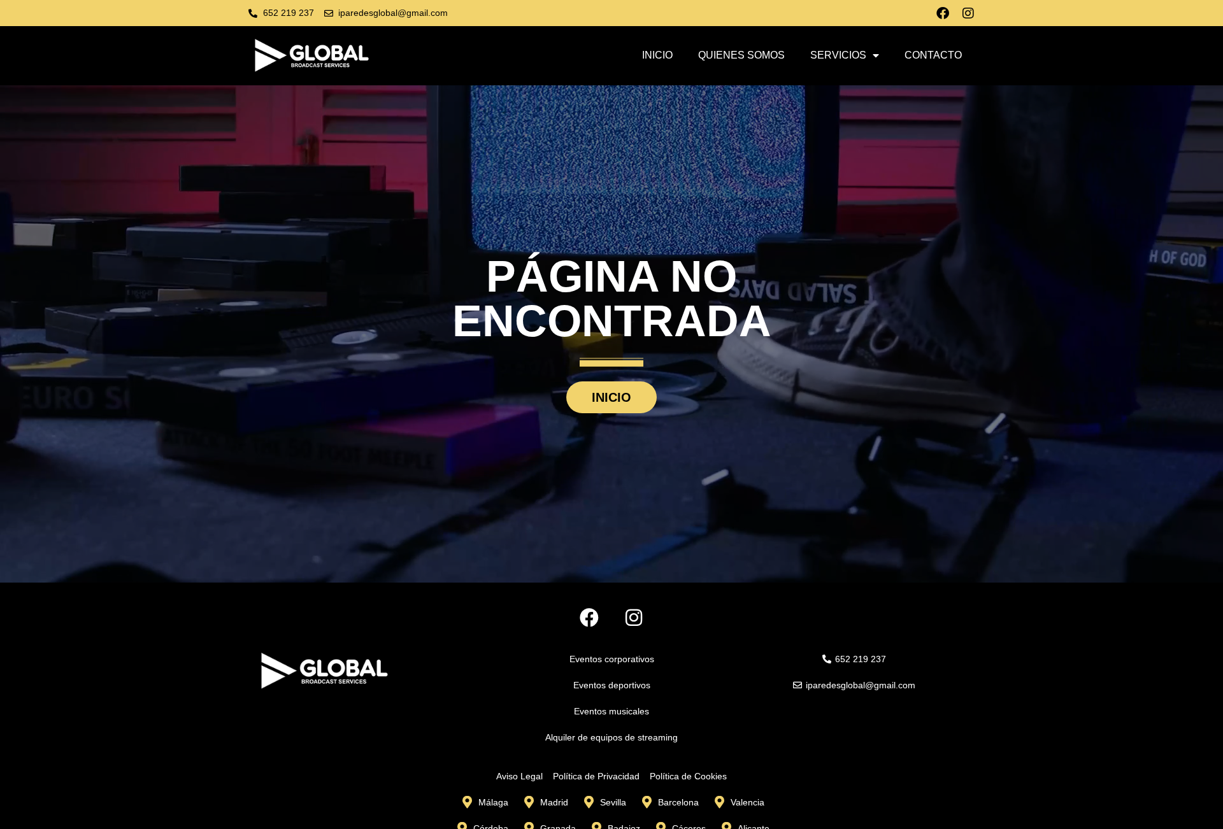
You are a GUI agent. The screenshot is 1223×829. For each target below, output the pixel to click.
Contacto (933, 55)
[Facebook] (942, 13)
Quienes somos (741, 55)
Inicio (657, 55)
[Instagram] (968, 13)
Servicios (838, 55)
